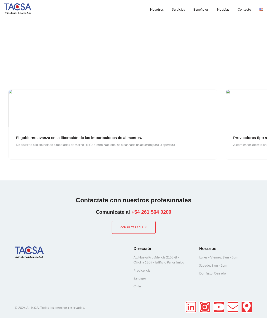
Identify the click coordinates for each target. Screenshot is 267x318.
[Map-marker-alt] (246, 307)
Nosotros (157, 9)
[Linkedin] (190, 307)
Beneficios (201, 9)
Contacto (244, 9)
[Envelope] (232, 307)
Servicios (178, 9)
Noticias (223, 9)
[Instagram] (204, 307)
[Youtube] (218, 307)
